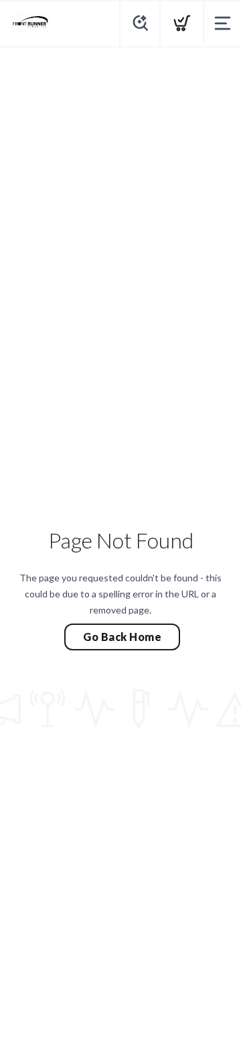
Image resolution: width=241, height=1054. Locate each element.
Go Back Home (122, 636)
